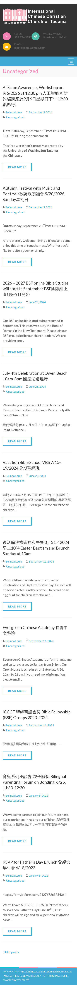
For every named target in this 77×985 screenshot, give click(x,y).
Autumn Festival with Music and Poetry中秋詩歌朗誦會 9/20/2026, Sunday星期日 (34, 194)
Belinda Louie (13, 112)
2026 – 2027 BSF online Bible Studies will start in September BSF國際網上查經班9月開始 (36, 288)
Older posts (11, 952)
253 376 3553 (23, 37)
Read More (17, 167)
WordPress (22, 980)
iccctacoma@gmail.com (29, 47)
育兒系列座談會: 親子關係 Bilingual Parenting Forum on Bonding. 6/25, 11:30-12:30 (34, 782)
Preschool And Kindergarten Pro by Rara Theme (40, 976)
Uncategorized (15, 117)
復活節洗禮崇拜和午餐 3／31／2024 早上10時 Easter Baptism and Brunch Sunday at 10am (36, 548)
